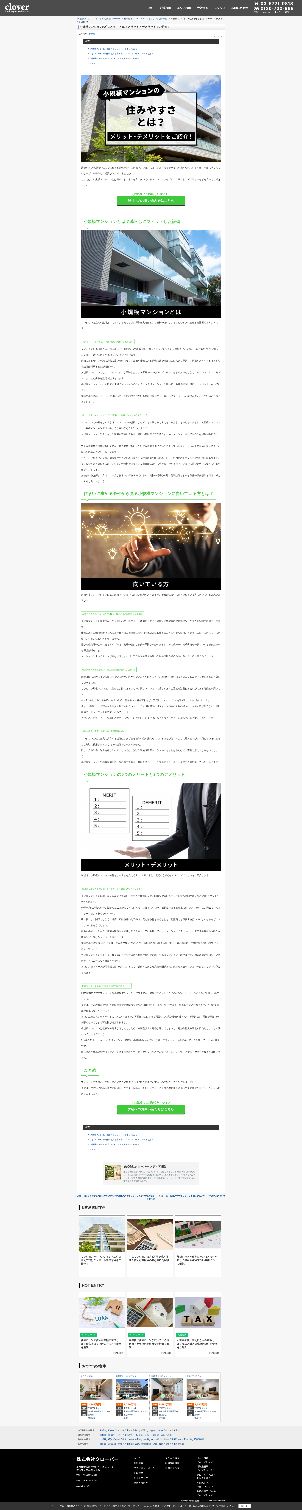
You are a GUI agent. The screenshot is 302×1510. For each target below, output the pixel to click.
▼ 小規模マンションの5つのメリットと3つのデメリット (113, 58)
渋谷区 (152, 1430)
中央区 (97, 1411)
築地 (101, 1411)
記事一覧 (163, 1196)
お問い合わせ (239, 8)
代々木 (111, 1434)
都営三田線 (127, 1439)
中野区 (168, 1430)
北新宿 (156, 1434)
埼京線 (146, 1439)
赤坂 (163, 1434)
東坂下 (142, 1434)
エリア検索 (184, 8)
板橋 (120, 1443)
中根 (137, 1411)
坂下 (149, 1434)
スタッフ (219, 8)
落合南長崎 (146, 1443)
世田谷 (175, 1411)
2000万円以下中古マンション (205, 1484)
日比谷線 (165, 1439)
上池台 (119, 1434)
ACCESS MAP (83, 1485)
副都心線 (175, 1439)
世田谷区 (168, 1411)
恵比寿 (103, 1443)
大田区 (160, 1430)
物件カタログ (141, 1483)
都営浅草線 (199, 1439)
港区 (202, 1411)
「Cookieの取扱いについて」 (203, 1506)
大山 (173, 1443)
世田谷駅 (163, 1415)
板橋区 (103, 1430)
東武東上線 (187, 1439)
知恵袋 (92, 34)
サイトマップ (141, 1478)
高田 (169, 1434)
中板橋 (181, 1443)
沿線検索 (165, 8)
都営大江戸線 (114, 1439)
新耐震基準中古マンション (205, 1468)
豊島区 (136, 1430)
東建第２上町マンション (162, 1376)
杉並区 (144, 1430)
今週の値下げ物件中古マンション (206, 1493)
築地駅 (91, 1415)
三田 (135, 1434)
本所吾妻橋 (164, 1443)
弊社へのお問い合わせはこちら (151, 200)
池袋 (155, 1443)
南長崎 (103, 1434)
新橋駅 (197, 1415)
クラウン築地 (86, 1376)
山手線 (103, 1439)
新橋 (206, 1411)
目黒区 (132, 1411)
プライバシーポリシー (145, 1468)
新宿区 (111, 1430)
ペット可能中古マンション (205, 1460)
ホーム (137, 1458)
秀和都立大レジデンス (126, 1376)
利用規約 (138, 1473)
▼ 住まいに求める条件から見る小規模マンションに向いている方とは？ (120, 53)
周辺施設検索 (172, 1463)
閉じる (244, 1506)
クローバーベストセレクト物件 (206, 1476)
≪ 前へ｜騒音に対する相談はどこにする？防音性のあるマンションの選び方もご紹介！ (117, 1196)
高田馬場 (128, 1443)
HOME (149, 8)
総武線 (138, 1439)
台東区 (176, 1430)
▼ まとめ (91, 63)
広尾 (137, 1443)
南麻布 (127, 1434)
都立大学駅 (128, 1415)
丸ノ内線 (155, 1439)
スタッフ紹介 (172, 1458)
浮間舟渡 (112, 1443)
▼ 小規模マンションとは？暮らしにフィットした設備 (112, 48)
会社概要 (202, 8)
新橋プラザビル (194, 1376)
